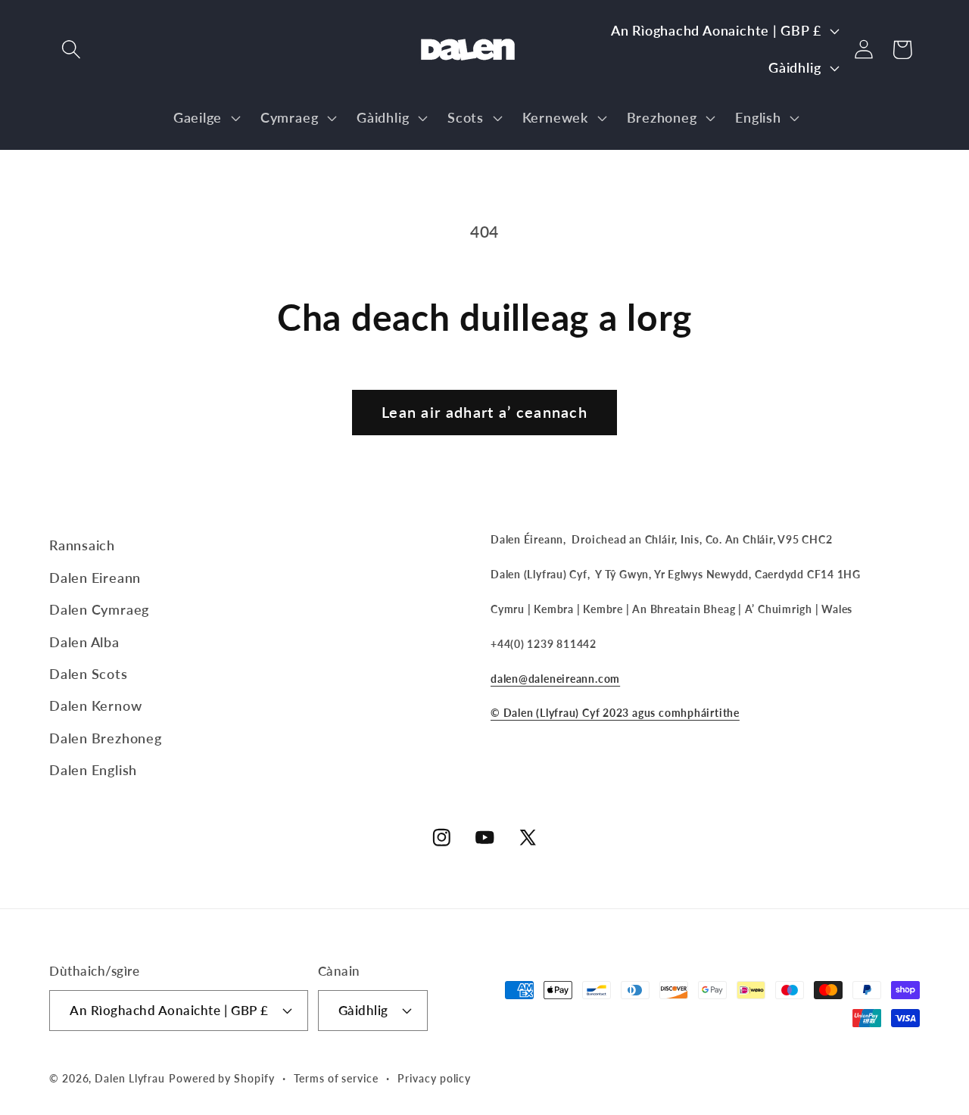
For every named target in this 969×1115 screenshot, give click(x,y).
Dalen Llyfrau (130, 1078)
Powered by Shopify (221, 1078)
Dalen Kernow (95, 705)
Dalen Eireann (95, 577)
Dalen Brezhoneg (105, 738)
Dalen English (93, 770)
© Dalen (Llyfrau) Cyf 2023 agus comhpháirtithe (615, 712)
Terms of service (336, 1078)
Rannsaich (82, 545)
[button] (70, 49)
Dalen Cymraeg (99, 609)
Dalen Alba (84, 642)
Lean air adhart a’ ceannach (484, 412)
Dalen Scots (88, 673)
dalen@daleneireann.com (555, 678)
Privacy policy (434, 1078)
